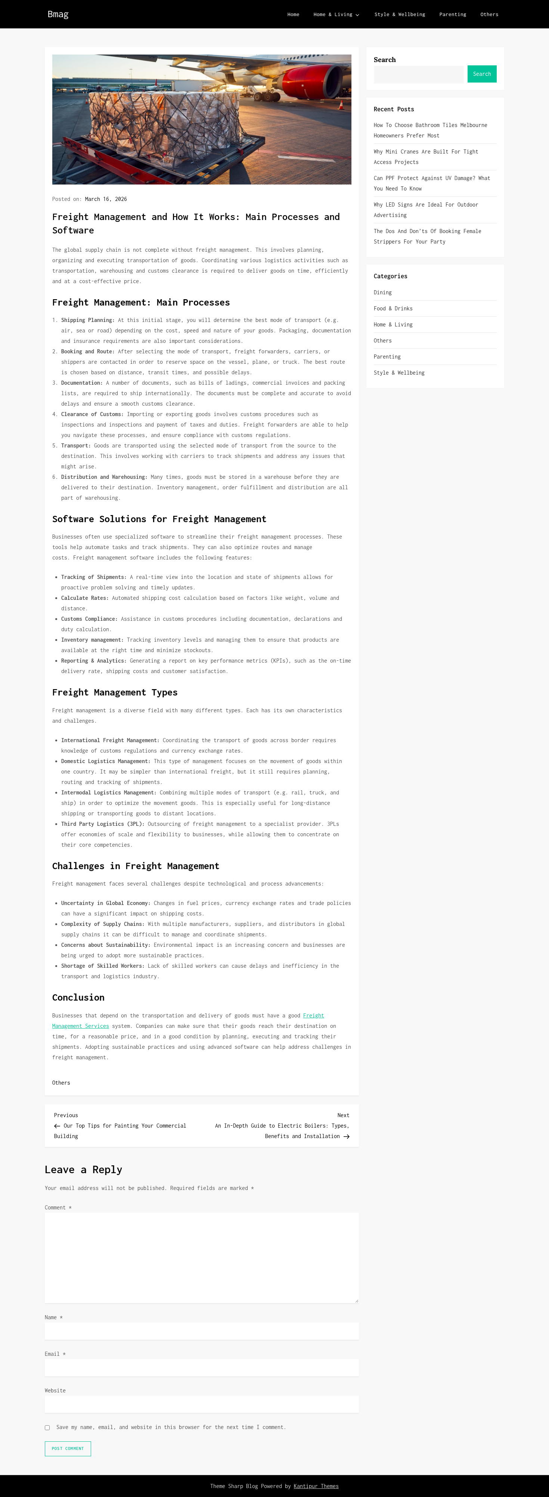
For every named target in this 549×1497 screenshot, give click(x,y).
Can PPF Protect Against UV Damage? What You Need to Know (432, 183)
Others (490, 14)
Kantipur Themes (316, 1486)
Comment (58, 1207)
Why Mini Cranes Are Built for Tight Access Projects (426, 156)
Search (385, 59)
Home (294, 14)
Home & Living (333, 14)
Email (55, 1354)
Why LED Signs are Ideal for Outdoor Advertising (426, 209)
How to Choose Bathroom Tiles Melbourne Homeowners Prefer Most (430, 130)
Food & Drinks (393, 308)
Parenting (453, 14)
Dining (383, 292)
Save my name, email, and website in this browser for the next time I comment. (171, 1427)
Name (54, 1317)
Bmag (58, 13)
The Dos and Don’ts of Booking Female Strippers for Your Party (427, 236)
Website (55, 1390)
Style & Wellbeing (400, 14)
